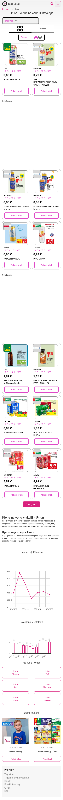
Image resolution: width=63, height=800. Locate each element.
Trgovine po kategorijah (16, 777)
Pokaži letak (16, 759)
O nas (7, 787)
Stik (6, 791)
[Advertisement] (31, 133)
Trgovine (8, 774)
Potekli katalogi (12, 784)
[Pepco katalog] (15, 731)
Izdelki (7, 781)
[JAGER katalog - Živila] (47, 731)
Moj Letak (14, 4)
